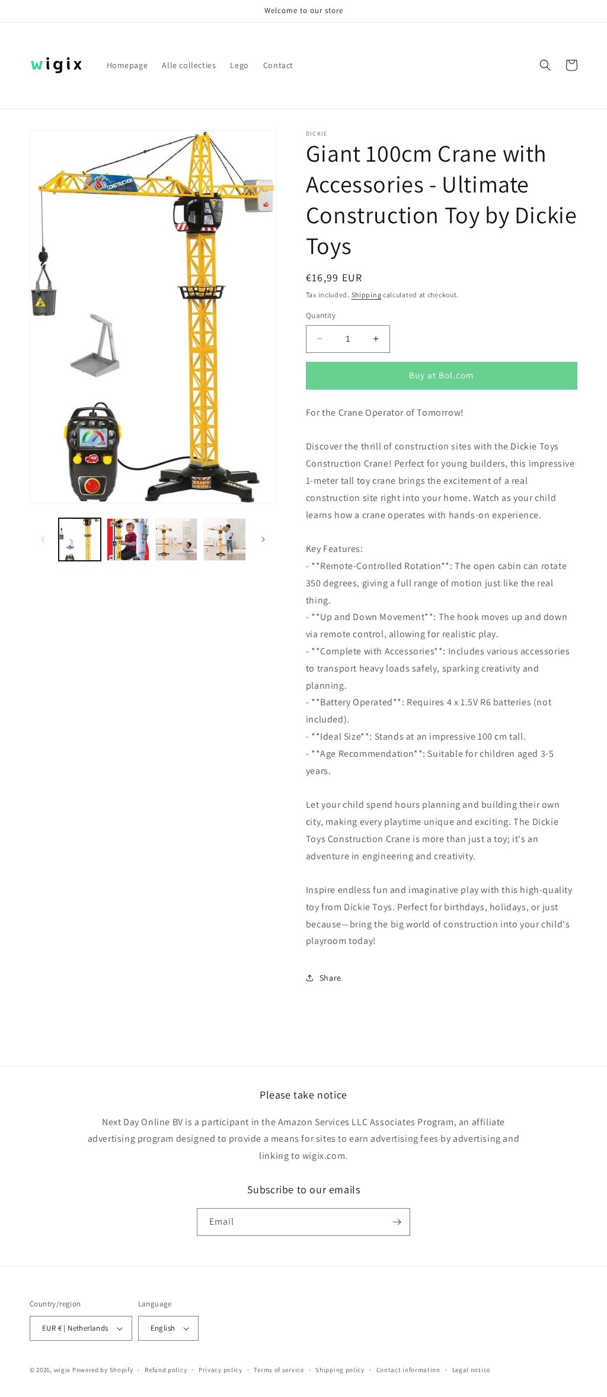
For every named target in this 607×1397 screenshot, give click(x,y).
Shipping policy (340, 1370)
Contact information (408, 1370)
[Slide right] (263, 539)
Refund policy (166, 1370)
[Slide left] (43, 539)
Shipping (367, 294)
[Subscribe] (397, 1222)
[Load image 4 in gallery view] (224, 539)
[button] (545, 65)
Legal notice (471, 1370)
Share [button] (330, 977)
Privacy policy (220, 1370)
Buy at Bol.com (441, 375)
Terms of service (279, 1370)
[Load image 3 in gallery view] (176, 539)
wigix (62, 1370)
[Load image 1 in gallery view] (80, 539)
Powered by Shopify (102, 1370)
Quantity (321, 315)
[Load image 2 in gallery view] (128, 539)
